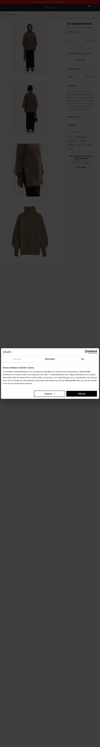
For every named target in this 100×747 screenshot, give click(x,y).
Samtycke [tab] (17, 359)
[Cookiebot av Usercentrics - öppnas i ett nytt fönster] (86, 352)
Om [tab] (82, 359)
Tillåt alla (81, 394)
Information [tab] (50, 359)
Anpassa (48, 394)
